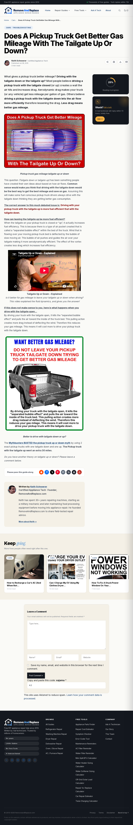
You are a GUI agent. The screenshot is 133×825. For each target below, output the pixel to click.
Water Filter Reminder (85, 753)
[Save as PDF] (120, 62)
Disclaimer (111, 813)
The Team (109, 734)
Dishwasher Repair (54, 744)
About (108, 10)
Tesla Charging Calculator (87, 801)
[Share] (107, 62)
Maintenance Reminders (86, 744)
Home (47, 10)
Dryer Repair (51, 739)
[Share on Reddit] (41, 472)
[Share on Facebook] (47, 472)
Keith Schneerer (18, 61)
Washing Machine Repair (56, 734)
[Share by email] (63, 472)
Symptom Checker (83, 734)
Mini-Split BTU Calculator (86, 758)
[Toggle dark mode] (126, 10)
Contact (108, 739)
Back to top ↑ (123, 813)
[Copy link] (68, 472)
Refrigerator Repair (54, 729)
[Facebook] (12, 760)
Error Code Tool (82, 739)
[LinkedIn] (23, 760)
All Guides (50, 724)
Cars (13, 20)
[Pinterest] (18, 760)
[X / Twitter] (6, 760)
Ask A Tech (96, 10)
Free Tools (79, 10)
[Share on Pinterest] (57, 472)
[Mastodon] (29, 760)
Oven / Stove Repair (54, 748)
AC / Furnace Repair (54, 753)
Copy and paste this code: (46, 680)
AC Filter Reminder (83, 748)
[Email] (126, 62)
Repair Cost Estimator (85, 729)
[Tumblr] (35, 760)
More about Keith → (28, 522)
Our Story (109, 729)
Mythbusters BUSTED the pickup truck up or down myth (39, 443)
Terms (101, 813)
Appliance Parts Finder (85, 724)
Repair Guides (61, 10)
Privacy (92, 813)
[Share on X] (52, 472)
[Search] (119, 10)
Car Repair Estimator (84, 796)
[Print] (114, 62)
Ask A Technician (112, 724)
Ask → (100, 119)
